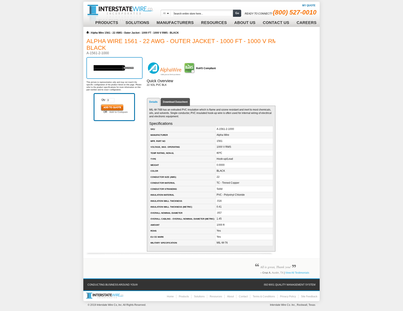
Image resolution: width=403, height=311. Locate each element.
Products (184, 296)
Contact (243, 296)
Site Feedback (309, 296)
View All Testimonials (297, 272)
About (230, 296)
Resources (216, 296)
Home (87, 32)
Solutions (199, 296)
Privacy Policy (288, 296)
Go (237, 13)
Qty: (103, 99)
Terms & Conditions (264, 296)
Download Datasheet (175, 101)
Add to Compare (118, 112)
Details (153, 101)
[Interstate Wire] (105, 296)
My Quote (308, 5)
